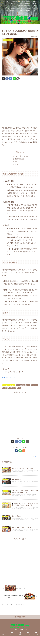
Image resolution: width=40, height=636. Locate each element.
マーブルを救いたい (9, 385)
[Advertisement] (20, 103)
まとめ (15, 162)
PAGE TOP (21, 617)
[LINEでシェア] (14, 78)
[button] (18, 78)
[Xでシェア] (3, 78)
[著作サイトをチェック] (16, 450)
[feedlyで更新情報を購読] (20, 450)
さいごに (16, 164)
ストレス (35, 385)
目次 (17, 152)
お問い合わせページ (9, 377)
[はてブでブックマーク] (10, 78)
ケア (28, 385)
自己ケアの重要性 (18, 159)
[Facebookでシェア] (7, 78)
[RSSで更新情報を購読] (23, 450)
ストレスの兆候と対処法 (20, 156)
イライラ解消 (21, 385)
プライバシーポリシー (20, 629)
